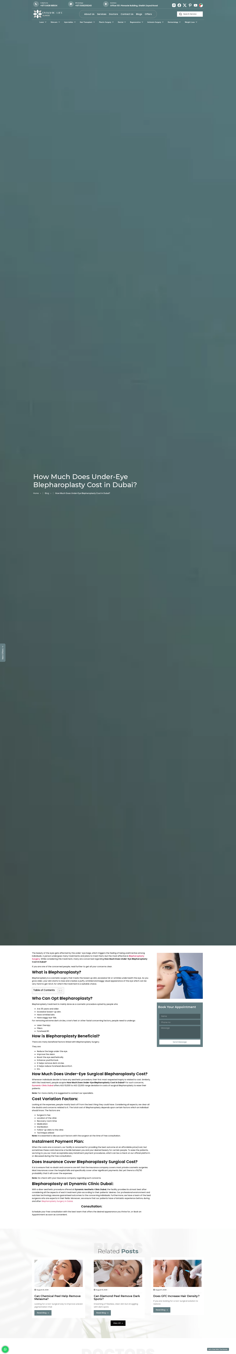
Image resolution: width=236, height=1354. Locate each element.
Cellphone (44, 3)
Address (113, 3)
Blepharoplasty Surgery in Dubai (57, 1201)
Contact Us (127, 14)
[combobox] (190, 14)
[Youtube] (195, 5)
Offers (148, 14)
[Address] (106, 4)
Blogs (139, 14)
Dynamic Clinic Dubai (42, 1085)
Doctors (113, 14)
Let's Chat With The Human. (218, 1349)
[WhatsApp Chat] (5, 1349)
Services (101, 14)
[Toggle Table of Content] (58, 990)
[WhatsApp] (71, 4)
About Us (89, 14)
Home (36, 493)
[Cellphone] (36, 4)
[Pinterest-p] (190, 5)
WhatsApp (79, 3)
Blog (47, 493)
